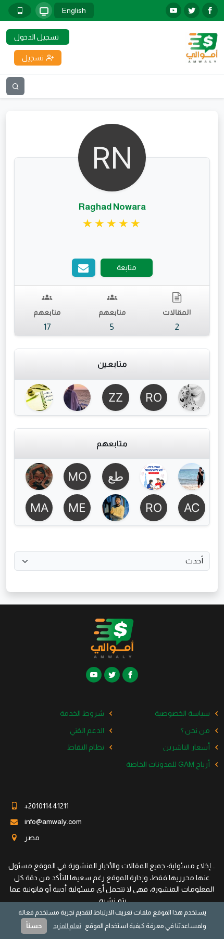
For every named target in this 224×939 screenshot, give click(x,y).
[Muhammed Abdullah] (150, 476)
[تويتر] (192, 10)
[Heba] (36, 476)
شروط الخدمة (82, 713)
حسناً (34, 926)
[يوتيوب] (173, 10)
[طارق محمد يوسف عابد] (112, 476)
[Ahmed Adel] (188, 476)
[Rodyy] (150, 397)
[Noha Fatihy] (74, 397)
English (74, 10)
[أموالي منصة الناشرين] (201, 47)
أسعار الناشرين (186, 747)
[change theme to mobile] (19, 10)
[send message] (83, 268)
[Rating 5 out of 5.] (112, 223)
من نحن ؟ (195, 730)
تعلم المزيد (67, 926)
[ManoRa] (36, 507)
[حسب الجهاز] (43, 10)
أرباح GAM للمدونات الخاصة (168, 764)
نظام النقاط (85, 747)
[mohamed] (74, 476)
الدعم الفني (87, 730)
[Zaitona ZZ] (112, 397)
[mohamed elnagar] (74, 507)
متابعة (126, 267)
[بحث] (15, 86)
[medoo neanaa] (112, 507)
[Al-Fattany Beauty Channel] (188, 507)
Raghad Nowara (112, 207)
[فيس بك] (210, 10)
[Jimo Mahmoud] (36, 397)
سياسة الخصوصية (182, 713)
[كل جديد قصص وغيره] (188, 397)
